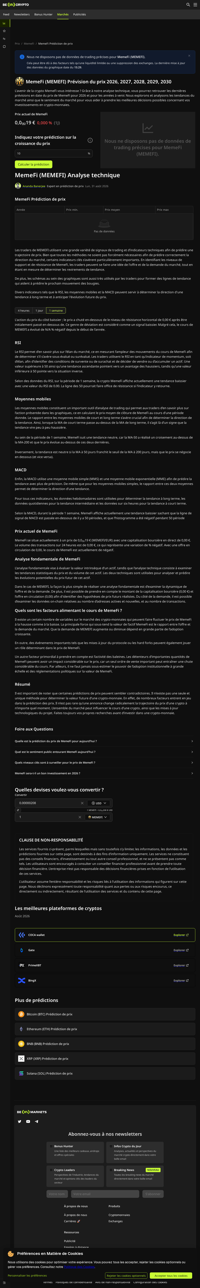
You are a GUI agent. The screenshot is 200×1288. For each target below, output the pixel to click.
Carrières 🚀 (72, 1221)
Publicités (79, 14)
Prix (17, 43)
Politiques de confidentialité (74, 1282)
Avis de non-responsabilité (112, 1282)
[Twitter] (19, 1122)
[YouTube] (28, 1122)
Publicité (69, 1241)
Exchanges (116, 1221)
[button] (104, 741)
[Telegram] (36, 1122)
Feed (6, 14)
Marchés (63, 14)
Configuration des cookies (150, 1282)
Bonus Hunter (43, 14)
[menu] (5, 34)
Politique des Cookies (79, 1267)
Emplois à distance (76, 1247)
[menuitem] (5, 23)
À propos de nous (75, 1215)
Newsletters (22, 14)
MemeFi (29, 43)
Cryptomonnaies (119, 1215)
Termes (48, 1282)
